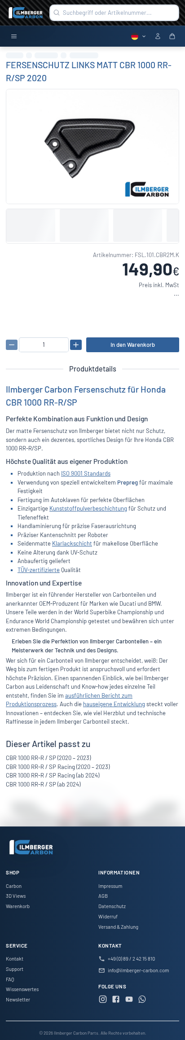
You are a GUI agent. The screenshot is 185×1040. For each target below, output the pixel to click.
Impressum (110, 886)
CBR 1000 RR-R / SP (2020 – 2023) (48, 757)
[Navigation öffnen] (14, 37)
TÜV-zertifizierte (39, 569)
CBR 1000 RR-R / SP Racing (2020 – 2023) (58, 766)
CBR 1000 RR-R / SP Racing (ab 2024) (52, 775)
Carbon (14, 886)
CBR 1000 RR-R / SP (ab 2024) (43, 784)
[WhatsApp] (142, 1000)
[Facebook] (115, 1000)
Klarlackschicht (72, 543)
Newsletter (18, 999)
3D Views (16, 896)
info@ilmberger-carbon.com (138, 970)
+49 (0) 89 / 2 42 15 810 (131, 958)
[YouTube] (129, 1000)
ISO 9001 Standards (85, 473)
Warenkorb (18, 906)
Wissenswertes (22, 989)
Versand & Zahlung (118, 927)
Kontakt (14, 958)
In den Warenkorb (132, 344)
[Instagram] (102, 1000)
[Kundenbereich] (158, 37)
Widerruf (108, 916)
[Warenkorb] (172, 37)
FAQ (10, 979)
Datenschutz (112, 906)
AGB (103, 896)
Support (14, 969)
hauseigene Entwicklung (114, 704)
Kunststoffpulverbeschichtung (88, 508)
